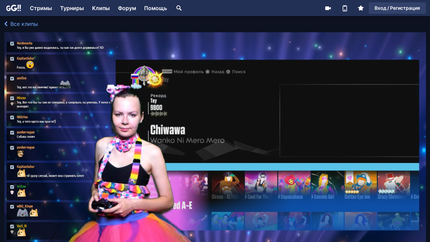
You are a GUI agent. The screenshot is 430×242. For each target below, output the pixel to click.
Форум (127, 8)
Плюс (361, 8)
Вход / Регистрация (397, 8)
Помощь (155, 8)
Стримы (41, 8)
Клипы (101, 8)
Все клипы (23, 24)
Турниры (72, 8)
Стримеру (328, 8)
